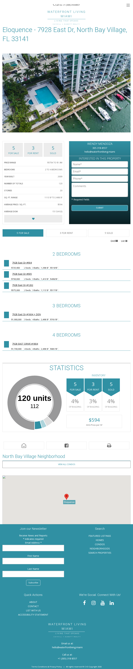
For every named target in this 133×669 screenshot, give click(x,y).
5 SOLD (109, 232)
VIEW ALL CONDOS (66, 464)
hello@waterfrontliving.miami (100, 151)
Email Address (32, 542)
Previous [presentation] (6, 92)
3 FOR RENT (66, 232)
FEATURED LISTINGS (100, 535)
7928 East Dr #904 (22, 262)
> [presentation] (6, 263)
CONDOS (100, 544)
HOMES (100, 540)
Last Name (33, 568)
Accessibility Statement (33, 614)
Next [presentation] (126, 92)
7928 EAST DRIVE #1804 (25, 343)
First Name (33, 555)
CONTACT (33, 606)
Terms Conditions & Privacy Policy (46, 666)
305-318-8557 (99, 147)
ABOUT (33, 602)
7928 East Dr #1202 (22, 285)
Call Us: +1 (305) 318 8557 (67, 4)
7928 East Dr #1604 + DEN (26, 314)
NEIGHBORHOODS (100, 548)
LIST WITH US (33, 610)
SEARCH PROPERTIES (99, 552)
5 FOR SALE (23, 232)
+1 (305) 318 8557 (67, 658)
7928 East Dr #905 (22, 273)
